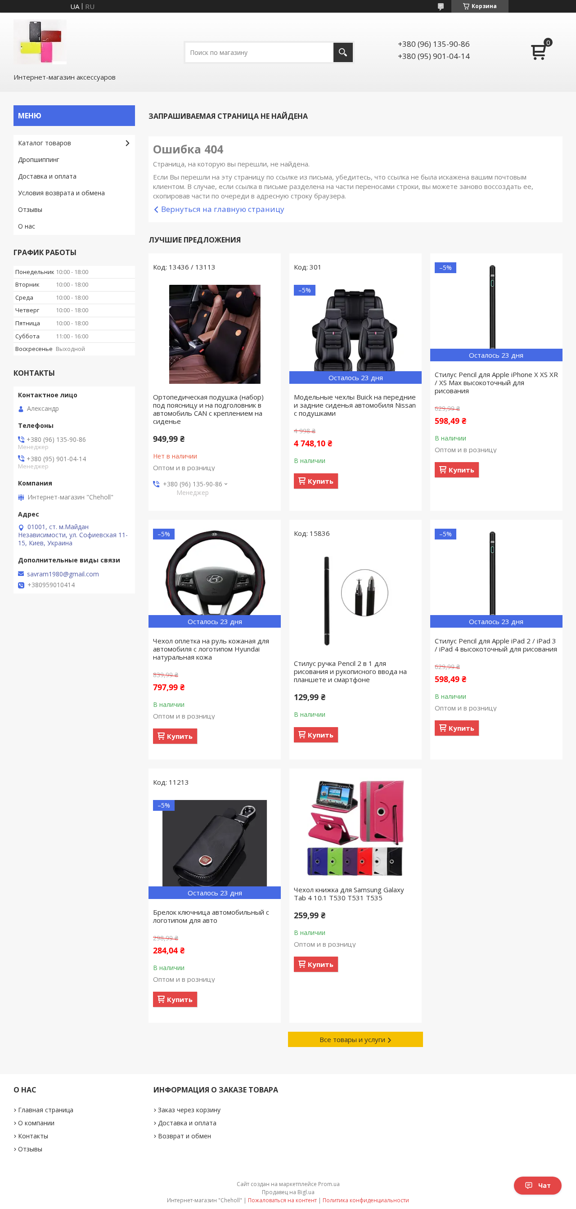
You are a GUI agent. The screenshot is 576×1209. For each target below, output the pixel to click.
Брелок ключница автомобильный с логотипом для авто (211, 916)
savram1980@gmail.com (63, 574)
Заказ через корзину (189, 1110)
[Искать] (343, 52)
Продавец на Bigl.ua (288, 1192)
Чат (544, 1185)
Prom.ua (329, 1184)
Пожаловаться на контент (282, 1200)
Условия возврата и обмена (61, 193)
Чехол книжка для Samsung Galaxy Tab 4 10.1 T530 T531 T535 (349, 893)
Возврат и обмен (184, 1136)
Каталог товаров (44, 143)
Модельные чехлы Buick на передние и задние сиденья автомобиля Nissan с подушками (355, 405)
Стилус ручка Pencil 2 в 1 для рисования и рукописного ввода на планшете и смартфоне (350, 671)
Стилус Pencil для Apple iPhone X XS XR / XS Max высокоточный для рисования (496, 382)
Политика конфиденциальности (366, 1200)
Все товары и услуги (352, 1039)
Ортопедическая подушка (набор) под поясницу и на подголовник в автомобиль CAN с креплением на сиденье (208, 409)
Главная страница (45, 1110)
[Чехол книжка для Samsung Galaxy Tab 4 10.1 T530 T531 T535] (355, 827)
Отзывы (30, 209)
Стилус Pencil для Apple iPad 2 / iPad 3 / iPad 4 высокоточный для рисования (496, 645)
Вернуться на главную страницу (222, 209)
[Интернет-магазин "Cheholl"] (40, 41)
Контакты (33, 1136)
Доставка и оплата (47, 176)
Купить (320, 480)
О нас (26, 226)
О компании (36, 1123)
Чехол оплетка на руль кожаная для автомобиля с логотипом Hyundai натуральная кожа (211, 649)
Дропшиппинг (38, 159)
